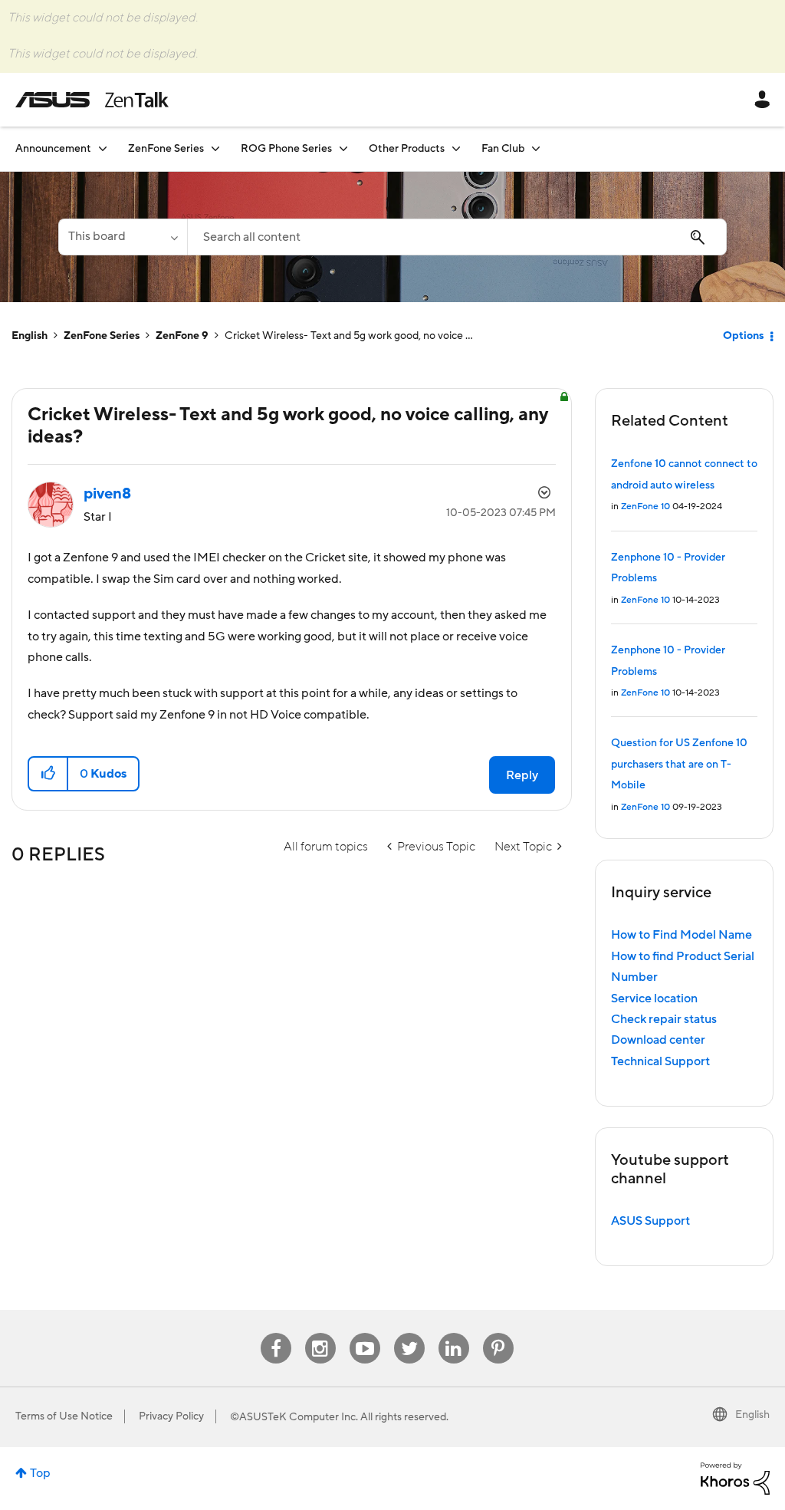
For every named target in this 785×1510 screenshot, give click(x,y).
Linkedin (454, 1333)
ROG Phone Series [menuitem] (286, 149)
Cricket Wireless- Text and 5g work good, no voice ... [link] (349, 336)
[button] (48, 774)
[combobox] (457, 237)
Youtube (365, 1333)
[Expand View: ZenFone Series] (215, 148)
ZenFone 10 (645, 506)
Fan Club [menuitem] (502, 149)
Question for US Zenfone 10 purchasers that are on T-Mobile (679, 764)
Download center (658, 1040)
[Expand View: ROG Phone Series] (343, 148)
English (29, 336)
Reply (522, 775)
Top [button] (40, 1473)
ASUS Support (650, 1221)
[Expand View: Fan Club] (536, 148)
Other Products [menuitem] (407, 149)
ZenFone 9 (182, 336)
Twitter (409, 1333)
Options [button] (743, 336)
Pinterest (498, 1333)
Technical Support (660, 1061)
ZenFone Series (102, 336)
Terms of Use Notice (64, 1416)
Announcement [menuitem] (53, 149)
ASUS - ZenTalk (92, 99)
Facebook (276, 1333)
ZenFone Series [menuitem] (166, 149)
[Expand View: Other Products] (456, 148)
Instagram (320, 1333)
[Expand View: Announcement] (102, 148)
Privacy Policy (171, 1416)
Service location (654, 998)
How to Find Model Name (681, 935)
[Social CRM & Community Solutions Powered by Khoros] (735, 1477)
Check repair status (664, 1019)
